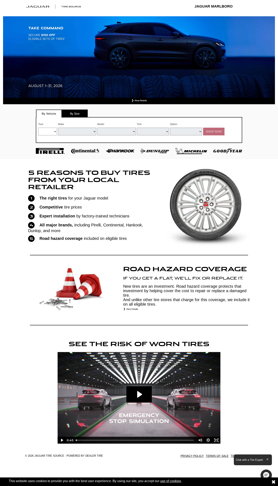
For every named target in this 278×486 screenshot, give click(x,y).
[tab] (49, 113)
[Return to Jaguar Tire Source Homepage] (53, 6)
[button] (266, 475)
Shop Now (214, 131)
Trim (139, 124)
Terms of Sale (217, 455)
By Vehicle (49, 113)
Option (173, 124)
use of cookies (170, 481)
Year (40, 124)
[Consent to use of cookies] (273, 481)
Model (100, 124)
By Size (75, 113)
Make (61, 124)
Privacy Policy (192, 455)
